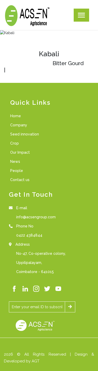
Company (18, 125)
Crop (14, 143)
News (15, 161)
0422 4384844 (29, 235)
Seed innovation (24, 134)
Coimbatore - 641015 (35, 272)
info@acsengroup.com (36, 217)
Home (15, 116)
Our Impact (20, 152)
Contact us (20, 180)
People (16, 171)
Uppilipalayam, (29, 263)
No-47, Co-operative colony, (41, 253)
